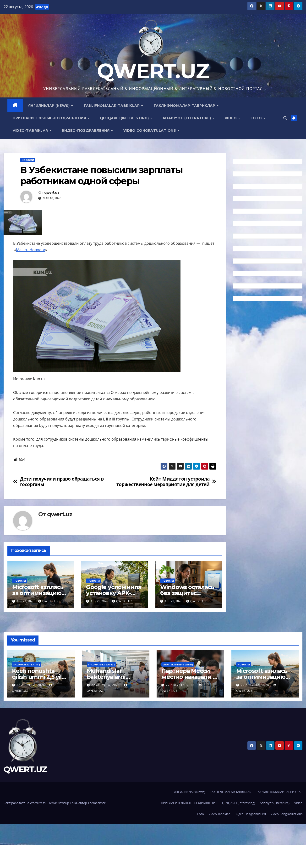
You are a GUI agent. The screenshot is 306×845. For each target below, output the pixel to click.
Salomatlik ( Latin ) (26, 664)
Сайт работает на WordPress (25, 803)
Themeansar (96, 803)
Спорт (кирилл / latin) (178, 664)
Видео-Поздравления (86, 130)
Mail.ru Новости (30, 249)
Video (231, 118)
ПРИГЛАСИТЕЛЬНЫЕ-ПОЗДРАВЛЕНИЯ (50, 118)
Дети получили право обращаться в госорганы (62, 481)
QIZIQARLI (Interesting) (125, 118)
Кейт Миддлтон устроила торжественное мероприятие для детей (163, 481)
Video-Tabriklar (31, 130)
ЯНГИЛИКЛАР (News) (49, 105)
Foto (257, 118)
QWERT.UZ (153, 71)
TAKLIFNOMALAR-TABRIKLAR (112, 105)
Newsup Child (67, 803)
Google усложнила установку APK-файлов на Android (113, 593)
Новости (28, 160)
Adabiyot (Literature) (187, 118)
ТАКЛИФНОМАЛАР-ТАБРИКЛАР (184, 105)
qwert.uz (51, 193)
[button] (285, 118)
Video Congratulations (150, 130)
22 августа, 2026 (31, 685)
